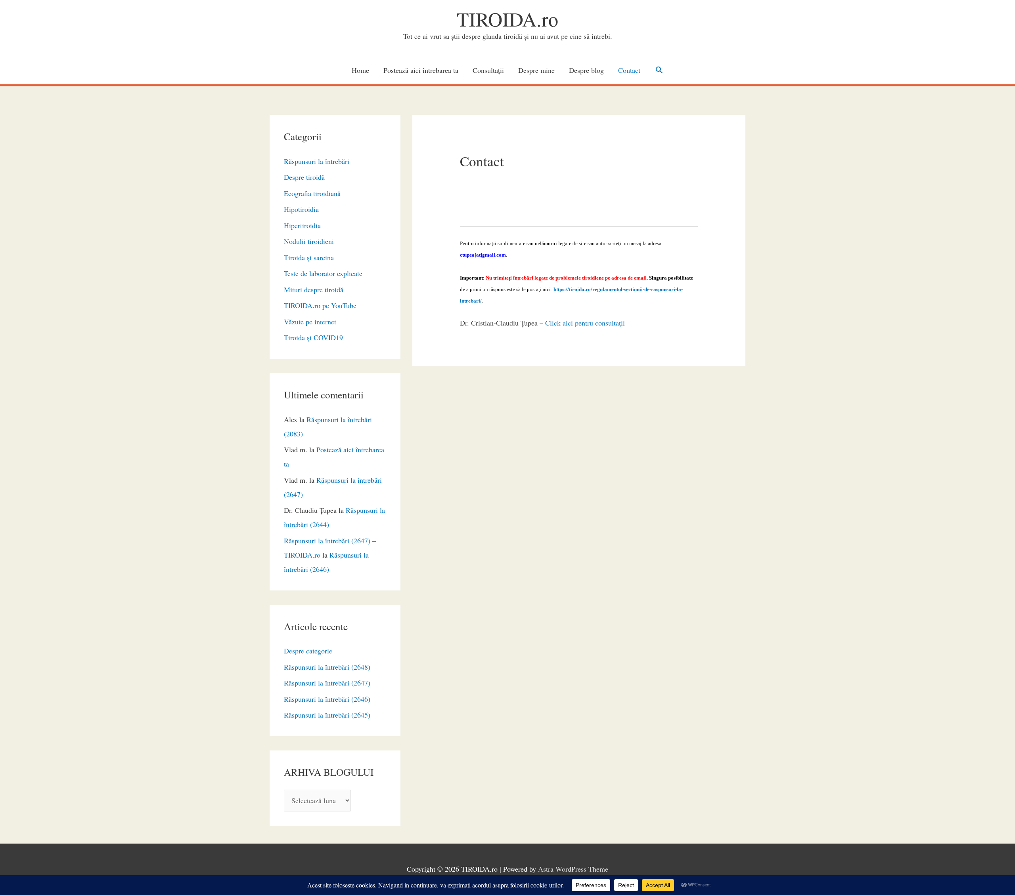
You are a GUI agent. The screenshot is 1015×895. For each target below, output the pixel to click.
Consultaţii (488, 70)
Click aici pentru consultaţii (585, 323)
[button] (659, 69)
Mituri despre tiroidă (313, 289)
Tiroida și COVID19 (313, 337)
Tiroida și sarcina (309, 257)
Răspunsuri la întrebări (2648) (327, 667)
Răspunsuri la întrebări (316, 161)
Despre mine (536, 70)
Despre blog (586, 70)
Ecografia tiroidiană (312, 193)
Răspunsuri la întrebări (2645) (327, 715)
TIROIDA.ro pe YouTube (320, 305)
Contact (629, 70)
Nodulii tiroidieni (309, 241)
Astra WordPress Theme (573, 869)
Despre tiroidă (304, 177)
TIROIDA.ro (507, 19)
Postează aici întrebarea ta (420, 70)
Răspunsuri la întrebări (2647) (327, 682)
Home (360, 70)
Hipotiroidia (301, 209)
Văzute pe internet (310, 321)
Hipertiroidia (302, 225)
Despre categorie (308, 650)
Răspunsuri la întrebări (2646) (327, 699)
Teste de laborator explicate (323, 273)
